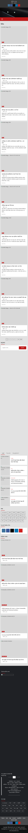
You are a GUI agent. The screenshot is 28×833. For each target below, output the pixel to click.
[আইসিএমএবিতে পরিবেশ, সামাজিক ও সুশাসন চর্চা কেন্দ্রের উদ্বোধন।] (5, 468)
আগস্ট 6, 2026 (5, 49)
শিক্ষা (14, 520)
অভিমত (12, 489)
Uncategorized (4, 512)
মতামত (6, 520)
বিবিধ (3, 42)
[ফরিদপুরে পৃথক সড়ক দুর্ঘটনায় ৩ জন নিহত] (14, 99)
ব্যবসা (12, 468)
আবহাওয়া (23, 512)
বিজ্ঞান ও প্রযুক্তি (15, 518)
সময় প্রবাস (18, 520)
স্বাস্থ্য (22, 520)
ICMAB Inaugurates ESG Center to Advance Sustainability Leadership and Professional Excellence (18, 481)
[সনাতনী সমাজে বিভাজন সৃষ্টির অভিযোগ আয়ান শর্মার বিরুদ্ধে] (5, 457)
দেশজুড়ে (12, 458)
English (15, 3)
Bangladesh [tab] (15, 453)
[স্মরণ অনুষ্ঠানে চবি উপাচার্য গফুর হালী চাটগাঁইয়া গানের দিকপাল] (5, 498)
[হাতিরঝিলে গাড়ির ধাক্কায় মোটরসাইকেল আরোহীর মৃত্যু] (14, 68)
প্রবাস (2, 518)
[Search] (26, 19)
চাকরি (13, 515)
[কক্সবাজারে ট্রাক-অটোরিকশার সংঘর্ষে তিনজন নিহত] (14, 163)
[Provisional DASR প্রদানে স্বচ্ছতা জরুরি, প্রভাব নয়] (5, 488)
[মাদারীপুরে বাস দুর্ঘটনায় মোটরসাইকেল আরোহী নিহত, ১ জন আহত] (14, 130)
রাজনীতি (10, 520)
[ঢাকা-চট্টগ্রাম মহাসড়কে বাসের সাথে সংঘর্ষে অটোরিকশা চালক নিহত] (14, 35)
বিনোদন (21, 518)
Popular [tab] (8, 453)
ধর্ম (24, 805)
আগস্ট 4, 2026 (5, 80)
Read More (3, 56)
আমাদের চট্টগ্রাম (13, 478)
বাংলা (12, 3)
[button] (2, 19)
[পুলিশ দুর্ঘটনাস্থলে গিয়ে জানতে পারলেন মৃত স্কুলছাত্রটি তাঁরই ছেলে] (14, 287)
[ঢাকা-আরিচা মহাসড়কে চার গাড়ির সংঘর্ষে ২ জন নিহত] (14, 255)
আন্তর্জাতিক (18, 512)
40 (18, 339)
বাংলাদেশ (6, 518)
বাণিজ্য (10, 518)
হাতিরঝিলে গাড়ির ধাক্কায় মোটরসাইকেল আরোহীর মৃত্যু (12, 78)
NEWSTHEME (22, 829)
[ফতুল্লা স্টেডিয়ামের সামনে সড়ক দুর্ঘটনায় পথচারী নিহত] (14, 226)
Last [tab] (3, 453)
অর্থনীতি (14, 512)
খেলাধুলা (9, 515)
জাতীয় (16, 515)
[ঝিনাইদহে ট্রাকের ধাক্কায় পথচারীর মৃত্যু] (14, 316)
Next (21, 339)
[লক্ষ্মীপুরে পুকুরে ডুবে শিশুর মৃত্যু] (14, 194)
